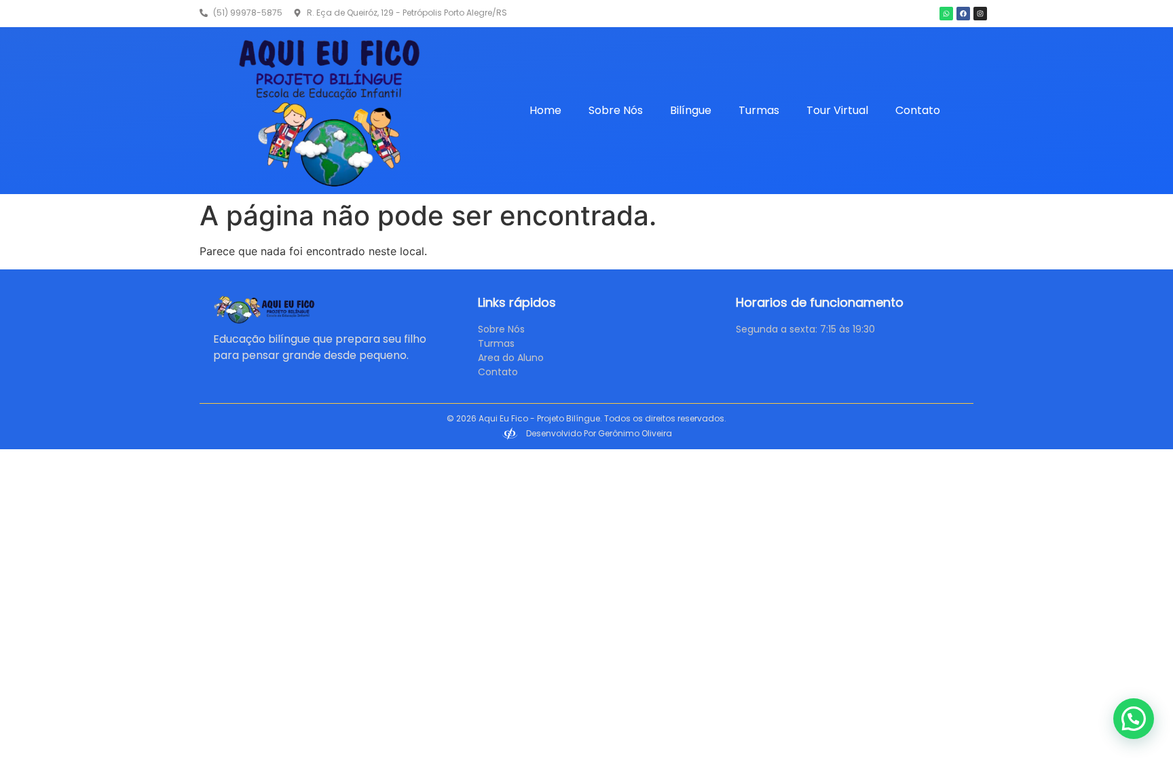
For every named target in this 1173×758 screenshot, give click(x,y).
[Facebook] (963, 13)
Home (545, 110)
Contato (917, 110)
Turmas (759, 110)
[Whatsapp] (946, 13)
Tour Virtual (837, 110)
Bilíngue (690, 110)
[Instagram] (980, 13)
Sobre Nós (616, 110)
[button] (1133, 718)
